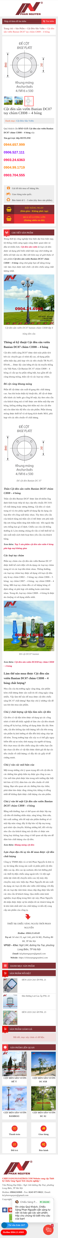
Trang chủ (8, 28)
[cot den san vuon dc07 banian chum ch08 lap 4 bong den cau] (8, 100)
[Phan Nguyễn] (29, 8)
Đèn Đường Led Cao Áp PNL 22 (36, 996)
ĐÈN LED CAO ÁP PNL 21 (34, 980)
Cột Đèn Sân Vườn (36, 28)
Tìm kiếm (49, 21)
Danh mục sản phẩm (22, 966)
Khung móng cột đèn (24, 845)
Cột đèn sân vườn (29, 247)
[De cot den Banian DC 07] (29, 66)
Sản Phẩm (20, 28)
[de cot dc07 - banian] (18, 100)
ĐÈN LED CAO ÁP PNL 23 (34, 1012)
